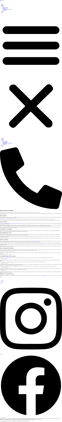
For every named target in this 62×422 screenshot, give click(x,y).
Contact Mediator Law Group (45, 275)
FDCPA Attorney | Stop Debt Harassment (7, 9)
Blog (2, 11)
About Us (2, 138)
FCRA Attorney (4, 8)
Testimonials (2, 5)
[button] (31, 75)
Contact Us (2, 12)
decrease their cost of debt (8, 257)
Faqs (2, 145)
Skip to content (1, 0)
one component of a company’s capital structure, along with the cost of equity (13, 223)
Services (2, 6)
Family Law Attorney (5, 7)
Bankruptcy (4, 10)
